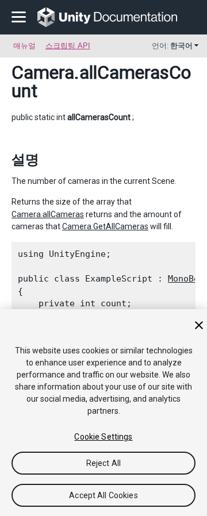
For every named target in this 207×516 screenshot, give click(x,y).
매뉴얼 (24, 45)
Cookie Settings (103, 436)
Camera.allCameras (48, 214)
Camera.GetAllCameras (105, 226)
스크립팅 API (67, 45)
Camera (43, 72)
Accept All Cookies (103, 495)
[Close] (199, 325)
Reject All (103, 463)
